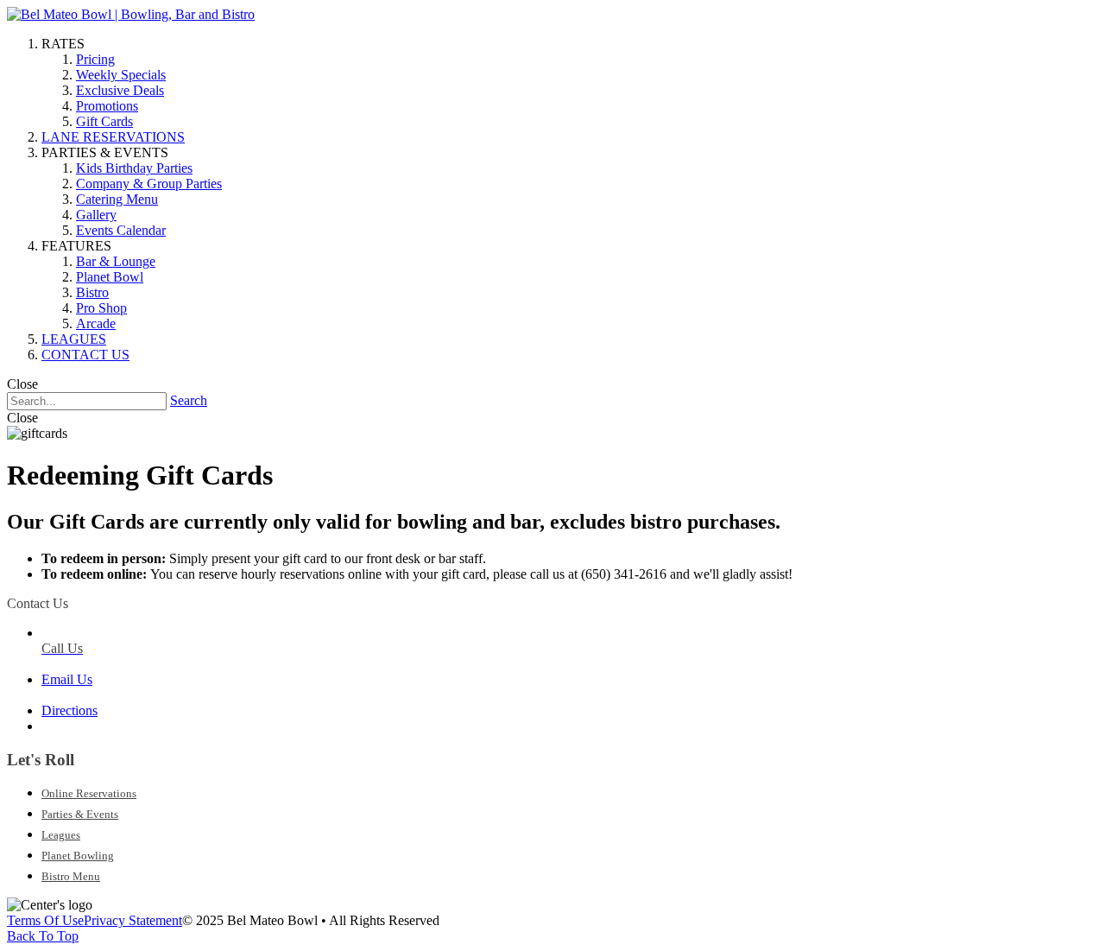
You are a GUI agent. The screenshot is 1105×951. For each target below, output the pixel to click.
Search (188, 400)
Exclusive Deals (120, 90)
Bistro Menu (70, 876)
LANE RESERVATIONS (113, 137)
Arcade (96, 323)
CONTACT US (85, 354)
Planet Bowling (77, 855)
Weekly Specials (121, 74)
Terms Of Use (45, 920)
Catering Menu (117, 199)
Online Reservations (88, 793)
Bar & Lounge (115, 261)
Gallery (96, 214)
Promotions (107, 105)
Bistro (92, 292)
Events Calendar (121, 230)
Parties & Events (79, 814)
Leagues (60, 834)
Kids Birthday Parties (134, 168)
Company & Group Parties (149, 183)
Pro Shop (101, 308)
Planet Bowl (109, 276)
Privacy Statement (133, 920)
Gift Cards (104, 121)
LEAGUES (73, 339)
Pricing (95, 59)
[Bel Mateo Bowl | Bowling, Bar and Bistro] (131, 14)
